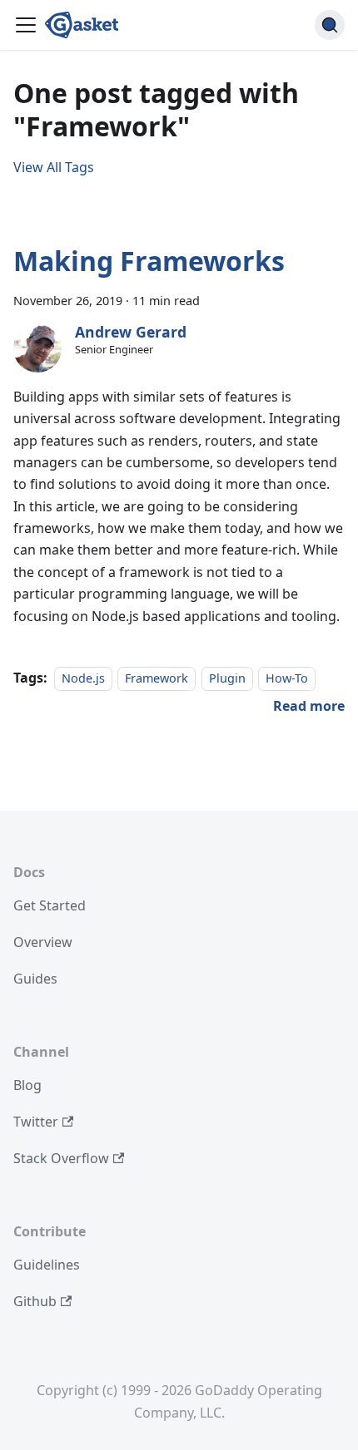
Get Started (49, 905)
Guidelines (46, 1264)
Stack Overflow (61, 1158)
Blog (27, 1085)
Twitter (35, 1121)
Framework (156, 678)
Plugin (227, 678)
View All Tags (53, 167)
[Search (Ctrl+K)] (330, 25)
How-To (287, 678)
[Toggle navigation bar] (25, 24)
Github (35, 1301)
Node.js (83, 678)
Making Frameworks (149, 261)
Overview (42, 942)
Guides (35, 978)
